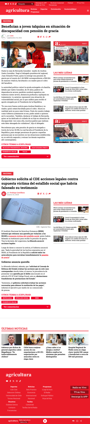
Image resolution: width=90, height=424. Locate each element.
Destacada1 (7, 298)
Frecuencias (53, 5)
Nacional (7, 21)
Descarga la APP (41, 3)
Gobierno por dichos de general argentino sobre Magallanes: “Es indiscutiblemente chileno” (11, 352)
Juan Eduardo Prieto (39, 148)
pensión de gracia (9, 152)
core (11, 36)
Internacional (31, 395)
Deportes (44, 9)
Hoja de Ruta (47, 398)
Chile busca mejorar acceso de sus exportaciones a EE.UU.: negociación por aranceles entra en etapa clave (34, 353)
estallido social (22, 298)
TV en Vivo (80, 2)
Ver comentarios (11, 156)
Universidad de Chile (14, 395)
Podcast (70, 2)
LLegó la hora (47, 390)
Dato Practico (31, 390)
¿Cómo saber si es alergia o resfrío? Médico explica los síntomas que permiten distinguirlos (55, 352)
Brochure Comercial (57, 2)
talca (24, 152)
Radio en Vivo (40, 5)
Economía (31, 392)
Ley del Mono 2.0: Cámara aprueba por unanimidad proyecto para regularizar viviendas (65, 98)
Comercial (30, 405)
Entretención (56, 9)
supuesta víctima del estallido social (24, 236)
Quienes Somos (12, 405)
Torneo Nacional (14, 398)
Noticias (34, 9)
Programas (35, 12)
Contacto (11, 408)
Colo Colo (13, 390)
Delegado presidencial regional (15, 148)
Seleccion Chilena (14, 392)
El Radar (47, 392)
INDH (37, 298)
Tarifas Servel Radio (29, 408)
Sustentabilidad (70, 9)
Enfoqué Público (47, 395)
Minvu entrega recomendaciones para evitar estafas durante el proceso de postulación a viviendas (65, 79)
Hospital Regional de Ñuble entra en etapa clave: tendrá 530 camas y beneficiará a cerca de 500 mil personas (78, 352)
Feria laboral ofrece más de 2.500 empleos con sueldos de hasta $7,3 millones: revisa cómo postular (76, 108)
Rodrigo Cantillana (17, 193)
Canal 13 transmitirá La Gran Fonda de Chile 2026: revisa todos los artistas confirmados (76, 89)
